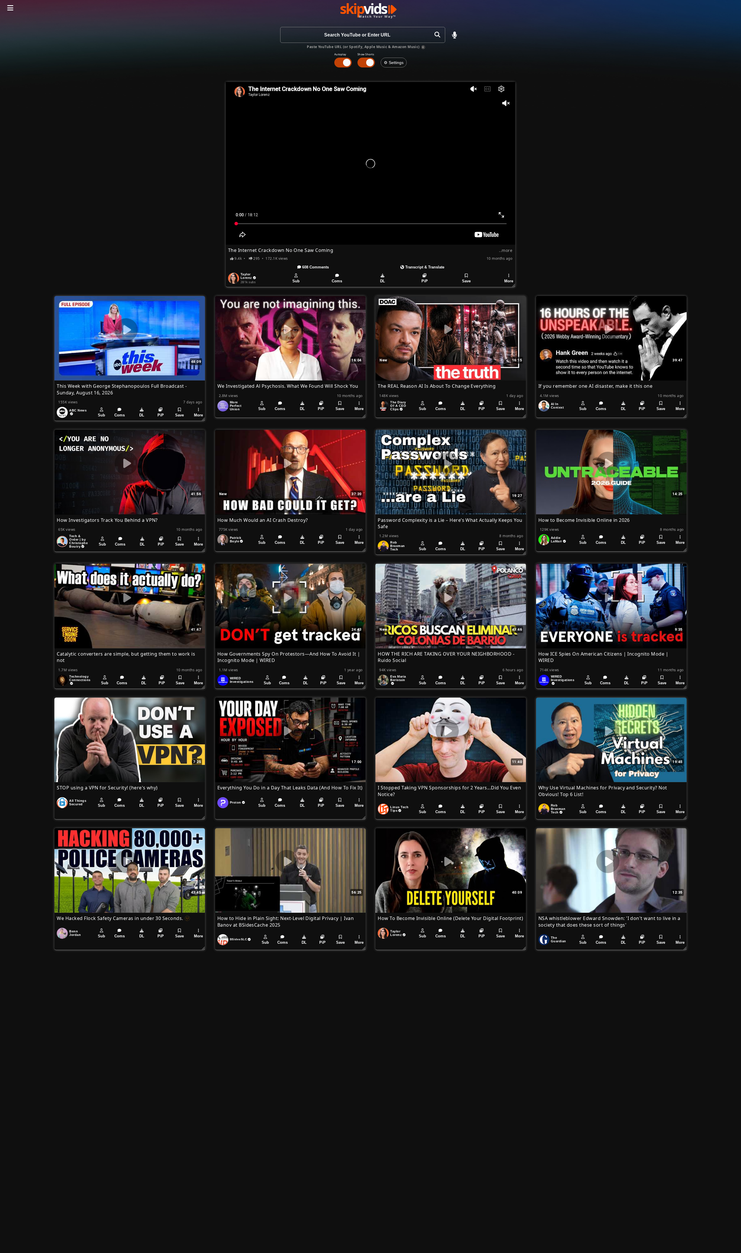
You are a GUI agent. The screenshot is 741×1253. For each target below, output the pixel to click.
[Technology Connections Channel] (62, 680)
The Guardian (558, 939)
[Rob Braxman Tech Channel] (383, 546)
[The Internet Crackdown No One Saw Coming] (370, 163)
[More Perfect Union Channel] (222, 405)
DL (382, 281)
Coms (337, 281)
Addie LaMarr (556, 539)
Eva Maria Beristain (398, 678)
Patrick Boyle (235, 539)
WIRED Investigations (242, 679)
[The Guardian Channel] (543, 939)
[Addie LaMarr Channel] (543, 539)
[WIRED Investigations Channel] (222, 680)
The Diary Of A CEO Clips (398, 405)
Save (466, 281)
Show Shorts (365, 54)
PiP (424, 281)
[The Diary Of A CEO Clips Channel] (383, 405)
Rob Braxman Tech (397, 546)
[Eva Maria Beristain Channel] (383, 680)
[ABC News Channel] (62, 412)
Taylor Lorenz (246, 275)
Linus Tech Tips (399, 808)
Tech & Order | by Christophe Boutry (78, 541)
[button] (454, 35)
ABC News (78, 410)
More (508, 281)
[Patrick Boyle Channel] (222, 539)
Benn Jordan (75, 933)
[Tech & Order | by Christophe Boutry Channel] (62, 541)
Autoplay (340, 54)
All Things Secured (77, 802)
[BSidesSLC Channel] (222, 939)
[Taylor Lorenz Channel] (233, 278)
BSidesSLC (238, 939)
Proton (235, 802)
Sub (296, 281)
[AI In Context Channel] (543, 405)
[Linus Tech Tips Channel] (383, 809)
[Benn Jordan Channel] (62, 933)
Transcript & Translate (424, 267)
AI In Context (557, 405)
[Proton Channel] (222, 802)
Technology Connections (79, 678)
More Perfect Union (235, 405)
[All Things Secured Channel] (62, 802)
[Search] (437, 35)
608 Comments (315, 267)
